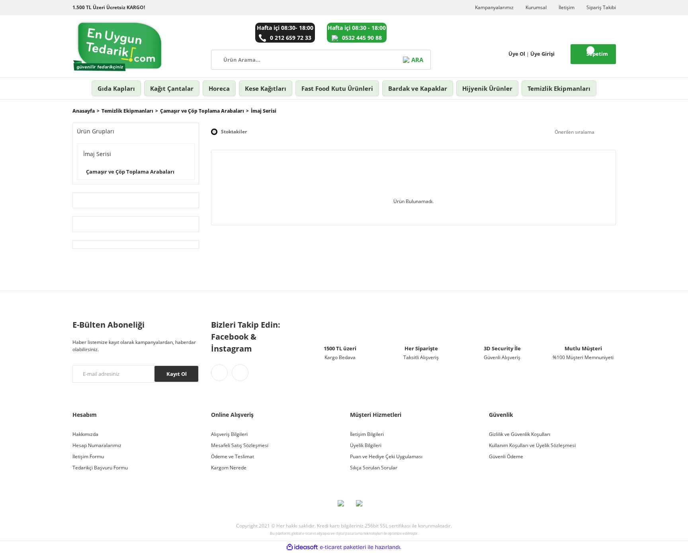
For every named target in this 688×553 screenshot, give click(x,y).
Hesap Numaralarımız (96, 445)
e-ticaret (309, 533)
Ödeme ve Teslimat (232, 456)
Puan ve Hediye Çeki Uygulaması (386, 456)
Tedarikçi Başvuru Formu (100, 467)
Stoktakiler (234, 131)
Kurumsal (536, 7)
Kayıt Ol (176, 373)
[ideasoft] (302, 547)
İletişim (567, 7)
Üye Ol (516, 53)
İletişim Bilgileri (367, 434)
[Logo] (118, 46)
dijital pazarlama (349, 533)
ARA (417, 60)
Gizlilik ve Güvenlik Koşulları (519, 434)
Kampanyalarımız (494, 7)
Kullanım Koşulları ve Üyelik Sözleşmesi (532, 445)
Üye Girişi (542, 53)
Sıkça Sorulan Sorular (373, 467)
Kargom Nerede (228, 467)
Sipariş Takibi (601, 7)
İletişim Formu (88, 456)
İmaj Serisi (263, 110)
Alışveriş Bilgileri (229, 434)
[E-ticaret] (343, 547)
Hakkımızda (85, 434)
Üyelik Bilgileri (365, 445)
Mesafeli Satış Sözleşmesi (239, 445)
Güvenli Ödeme (506, 456)
